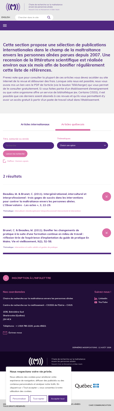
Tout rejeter (38, 398)
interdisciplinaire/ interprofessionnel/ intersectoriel (47, 211)
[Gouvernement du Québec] (87, 386)
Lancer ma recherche (15, 154)
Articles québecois (72, 124)
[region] (38, 386)
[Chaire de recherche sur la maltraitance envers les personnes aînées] (34, 7)
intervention (76, 211)
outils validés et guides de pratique (42, 247)
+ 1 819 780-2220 (24, 326)
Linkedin (103, 298)
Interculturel (20, 211)
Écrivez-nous (15, 332)
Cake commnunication (100, 405)
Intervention (20, 247)
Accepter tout (57, 398)
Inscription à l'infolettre (31, 278)
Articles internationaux (35, 124)
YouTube (103, 302)
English (5, 17)
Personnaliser (19, 398)
